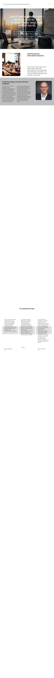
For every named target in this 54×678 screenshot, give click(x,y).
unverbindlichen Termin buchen (27, 44)
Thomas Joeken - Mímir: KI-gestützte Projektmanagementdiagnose (16, 4)
